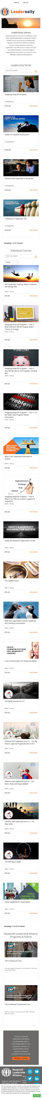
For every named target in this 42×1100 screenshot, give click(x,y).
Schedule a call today (21, 1058)
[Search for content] (36, 71)
